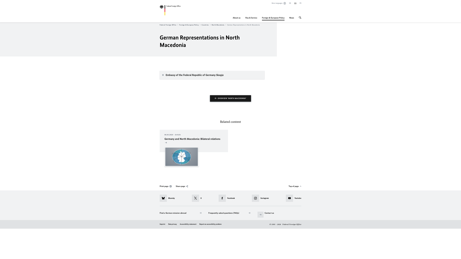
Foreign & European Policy (273, 18)
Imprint (162, 224)
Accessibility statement (188, 224)
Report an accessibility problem (210, 224)
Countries (205, 25)
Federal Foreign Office (168, 25)
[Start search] (300, 17)
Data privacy (172, 224)
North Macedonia (218, 25)
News (291, 18)
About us (236, 18)
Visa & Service (251, 18)
